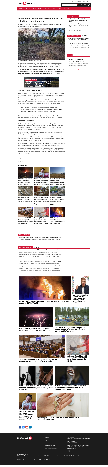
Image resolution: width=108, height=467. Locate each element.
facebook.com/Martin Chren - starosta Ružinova (31, 60)
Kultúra (48, 9)
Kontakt (47, 437)
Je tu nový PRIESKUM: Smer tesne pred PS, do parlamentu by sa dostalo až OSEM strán (39, 259)
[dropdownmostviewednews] (78, 33)
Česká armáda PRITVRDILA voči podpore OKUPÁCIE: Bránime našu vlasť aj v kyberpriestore (40, 270)
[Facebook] (20, 427)
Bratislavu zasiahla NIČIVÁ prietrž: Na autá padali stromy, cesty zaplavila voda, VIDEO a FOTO (78, 25)
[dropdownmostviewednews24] (78, 50)
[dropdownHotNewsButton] (78, 70)
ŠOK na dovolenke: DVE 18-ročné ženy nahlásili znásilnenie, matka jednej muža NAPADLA (39, 263)
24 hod (85, 35)
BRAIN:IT (47, 459)
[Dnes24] (31, 3)
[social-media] (68, 451)
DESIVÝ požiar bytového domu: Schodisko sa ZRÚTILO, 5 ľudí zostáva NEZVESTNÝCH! (79, 39)
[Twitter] (23, 427)
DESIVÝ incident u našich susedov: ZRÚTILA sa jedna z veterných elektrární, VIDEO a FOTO (39, 256)
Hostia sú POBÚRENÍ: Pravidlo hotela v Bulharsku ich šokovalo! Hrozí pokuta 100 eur (79, 62)
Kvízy (59, 9)
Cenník (46, 440)
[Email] (26, 427)
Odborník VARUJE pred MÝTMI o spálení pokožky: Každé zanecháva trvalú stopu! (77, 66)
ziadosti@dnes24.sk (71, 448)
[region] (36, 3)
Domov (21, 9)
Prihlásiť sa (84, 4)
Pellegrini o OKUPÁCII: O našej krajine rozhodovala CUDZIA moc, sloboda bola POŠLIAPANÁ (40, 266)
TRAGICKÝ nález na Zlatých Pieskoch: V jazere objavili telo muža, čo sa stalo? (78, 29)
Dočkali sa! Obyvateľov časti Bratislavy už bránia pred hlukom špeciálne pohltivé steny (78, 20)
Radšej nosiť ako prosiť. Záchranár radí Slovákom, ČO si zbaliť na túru (78, 58)
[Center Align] (78, 5)
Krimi (34, 9)
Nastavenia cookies (50, 445)
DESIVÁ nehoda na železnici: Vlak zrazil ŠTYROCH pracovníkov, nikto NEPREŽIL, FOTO (79, 42)
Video (54, 9)
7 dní (82, 35)
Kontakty (66, 9)
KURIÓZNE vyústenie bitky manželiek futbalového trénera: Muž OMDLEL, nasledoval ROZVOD (40, 268)
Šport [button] (40, 9)
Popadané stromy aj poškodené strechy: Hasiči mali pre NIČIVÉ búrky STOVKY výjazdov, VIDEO (79, 46)
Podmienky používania (50, 443)
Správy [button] (28, 9)
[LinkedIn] (30, 427)
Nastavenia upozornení (51, 448)
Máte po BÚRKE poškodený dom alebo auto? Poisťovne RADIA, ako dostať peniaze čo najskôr (40, 261)
